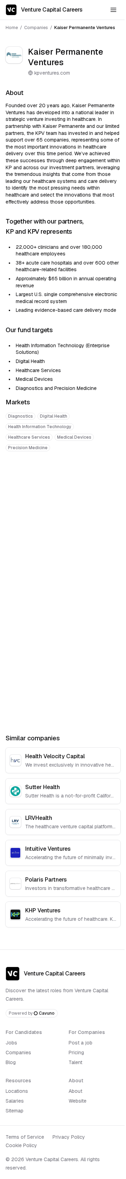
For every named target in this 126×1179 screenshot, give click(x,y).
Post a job (80, 1043)
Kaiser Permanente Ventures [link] (84, 27)
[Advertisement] (63, 526)
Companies (36, 27)
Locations (17, 1091)
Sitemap (14, 1111)
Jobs (11, 1043)
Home (12, 27)
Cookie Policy (21, 1145)
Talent (75, 1062)
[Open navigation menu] (113, 10)
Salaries (15, 1101)
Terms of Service (25, 1137)
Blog (11, 1062)
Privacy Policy (68, 1137)
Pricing (76, 1052)
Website (77, 1101)
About (75, 1091)
